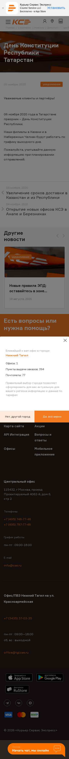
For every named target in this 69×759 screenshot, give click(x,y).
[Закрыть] (3, 8)
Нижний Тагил (17, 355)
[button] (36, 750)
